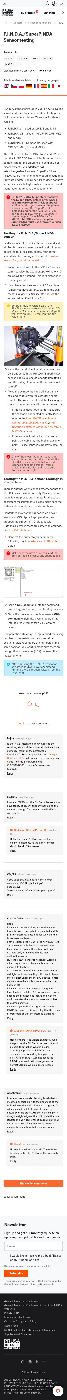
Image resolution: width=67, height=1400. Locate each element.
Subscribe (16, 1273)
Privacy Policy (19, 1284)
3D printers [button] (29, 12)
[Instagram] (30, 1362)
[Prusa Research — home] (8, 12)
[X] (37, 1362)
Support (18, 22)
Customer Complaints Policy (20, 1321)
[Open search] (48, 4)
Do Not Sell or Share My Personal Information (29, 1329)
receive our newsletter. (40, 1266)
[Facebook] (23, 1362)
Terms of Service (39, 1284)
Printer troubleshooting (39, 22)
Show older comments (33, 1183)
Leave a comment (14, 1196)
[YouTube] (44, 1362)
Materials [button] (49, 12)
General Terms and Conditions (21, 1301)
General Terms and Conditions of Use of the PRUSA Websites (33, 1307)
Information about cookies (18, 1316)
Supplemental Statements (19, 1334)
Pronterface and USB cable (40, 541)
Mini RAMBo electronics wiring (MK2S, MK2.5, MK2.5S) (37, 427)
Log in (21, 723)
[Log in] (54, 4)
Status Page (11, 1325)
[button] (6, 86)
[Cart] (61, 4)
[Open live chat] (58, 1391)
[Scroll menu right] (63, 12)
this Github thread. (20, 530)
